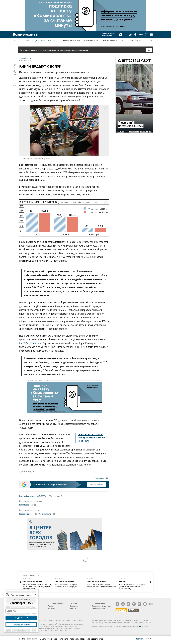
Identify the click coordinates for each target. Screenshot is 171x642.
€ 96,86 (35, 41)
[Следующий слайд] (150, 581)
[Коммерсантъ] (25, 34)
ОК (149, 50)
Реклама (73, 603)
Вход (141, 34)
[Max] (145, 604)
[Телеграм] (117, 604)
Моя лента (32, 638)
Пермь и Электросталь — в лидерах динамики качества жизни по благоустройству (132, 586)
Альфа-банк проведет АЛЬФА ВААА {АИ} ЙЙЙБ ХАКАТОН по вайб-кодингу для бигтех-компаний (37, 586)
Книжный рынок (25, 58)
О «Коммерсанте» (55, 603)
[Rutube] (139, 604)
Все (39, 575)
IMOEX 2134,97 (53, 41)
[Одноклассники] (134, 604)
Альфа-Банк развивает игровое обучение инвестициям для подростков (101, 585)
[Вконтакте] (123, 604)
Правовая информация (101, 606)
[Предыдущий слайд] (20, 581)
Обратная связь (98, 603)
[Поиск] (146, 34)
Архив (50, 606)
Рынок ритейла (45, 514)
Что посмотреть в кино (71, 41)
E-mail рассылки (98, 608)
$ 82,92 (27, 41)
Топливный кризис (134, 41)
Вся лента (140, 638)
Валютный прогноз (110, 41)
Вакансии (74, 606)
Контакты (52, 608)
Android (73, 608)
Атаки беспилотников (92, 41)
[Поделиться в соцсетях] (14, 84)
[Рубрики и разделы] (151, 34)
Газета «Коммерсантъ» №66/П (32, 496)
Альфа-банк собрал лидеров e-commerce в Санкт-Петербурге (66, 585)
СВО (122, 41)
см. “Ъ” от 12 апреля (30, 343)
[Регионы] (130, 34)
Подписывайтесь (97, 484)
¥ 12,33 (42, 41)
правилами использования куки (73, 50)
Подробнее (143, 626)
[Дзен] (128, 604)
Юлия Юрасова (25, 504)
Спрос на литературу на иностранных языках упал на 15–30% (91, 437)
